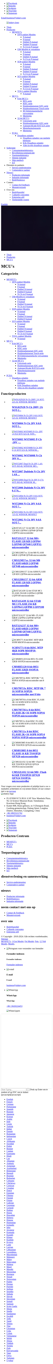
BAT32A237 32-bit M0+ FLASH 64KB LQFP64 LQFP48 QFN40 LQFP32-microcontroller (27, 630)
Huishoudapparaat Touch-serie (36, 108)
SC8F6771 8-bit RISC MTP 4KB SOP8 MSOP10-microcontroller (27, 650)
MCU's (15, 96)
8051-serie (27, 101)
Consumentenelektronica (22, 150)
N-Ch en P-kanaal (30, 47)
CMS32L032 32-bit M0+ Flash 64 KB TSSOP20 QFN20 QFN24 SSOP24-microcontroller (29, 777)
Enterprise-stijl (18, 197)
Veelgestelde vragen (20, 199)
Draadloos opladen (25, 135)
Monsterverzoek (19, 187)
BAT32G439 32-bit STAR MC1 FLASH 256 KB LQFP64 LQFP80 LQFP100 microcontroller (28, 605)
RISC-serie (27, 103)
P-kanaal (26, 39)
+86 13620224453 (14, 1006)
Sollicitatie (11, 148)
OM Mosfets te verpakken (28, 49)
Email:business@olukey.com (13, 18)
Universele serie (30, 121)
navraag (12, 791)
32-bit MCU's (23, 118)
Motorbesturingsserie (32, 128)
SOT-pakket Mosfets (26, 76)
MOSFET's (17, 32)
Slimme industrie (19, 158)
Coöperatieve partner (21, 170)
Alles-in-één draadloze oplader (36, 145)
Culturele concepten (20, 195)
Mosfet (11, 944)
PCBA (15, 133)
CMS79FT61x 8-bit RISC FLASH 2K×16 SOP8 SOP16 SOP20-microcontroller (28, 712)
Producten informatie (21, 175)
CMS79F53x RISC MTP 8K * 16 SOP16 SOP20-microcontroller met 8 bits (29, 691)
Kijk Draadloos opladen (33, 143)
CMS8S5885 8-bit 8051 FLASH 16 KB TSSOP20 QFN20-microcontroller (26, 753)
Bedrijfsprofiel (18, 192)
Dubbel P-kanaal (30, 44)
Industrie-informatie (20, 177)
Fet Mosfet (29, 941)
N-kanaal (27, 37)
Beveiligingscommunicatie (23, 153)
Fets (36, 941)
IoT (13, 163)
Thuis (9, 27)
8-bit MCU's (22, 98)
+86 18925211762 (14, 813)
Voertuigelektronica (20, 155)
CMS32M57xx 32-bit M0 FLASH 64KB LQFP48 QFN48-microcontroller (26, 563)
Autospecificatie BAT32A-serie (36, 126)
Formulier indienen (15, 964)
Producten (11, 29)
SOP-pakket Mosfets (26, 62)
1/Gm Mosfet (18, 941)
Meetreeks (27, 116)
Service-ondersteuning (21, 167)
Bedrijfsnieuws (18, 180)
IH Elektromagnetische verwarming (33, 112)
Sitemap (4, 939)
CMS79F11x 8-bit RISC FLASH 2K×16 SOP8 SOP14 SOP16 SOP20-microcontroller (29, 734)
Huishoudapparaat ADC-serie (35, 106)
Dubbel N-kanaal (30, 42)
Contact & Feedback (21, 185)
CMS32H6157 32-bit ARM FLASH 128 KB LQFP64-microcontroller (27, 582)
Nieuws (10, 172)
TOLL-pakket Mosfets (27, 91)
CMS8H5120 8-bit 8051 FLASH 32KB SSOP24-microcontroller (25, 669)
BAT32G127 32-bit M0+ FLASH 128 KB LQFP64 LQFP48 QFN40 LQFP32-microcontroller (27, 543)
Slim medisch (18, 160)
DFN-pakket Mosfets (26, 34)
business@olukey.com (16, 815)
